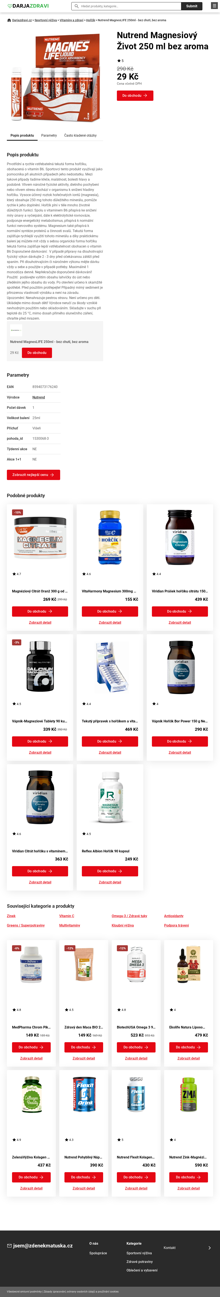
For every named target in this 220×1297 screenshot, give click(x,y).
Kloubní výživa (123, 925)
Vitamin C (66, 916)
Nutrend (38, 397)
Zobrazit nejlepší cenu (30, 475)
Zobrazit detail (40, 623)
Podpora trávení (176, 925)
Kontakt (170, 1248)
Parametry (49, 135)
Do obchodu (37, 353)
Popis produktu (22, 135)
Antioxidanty (173, 916)
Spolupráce (98, 1253)
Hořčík (90, 20)
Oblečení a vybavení (142, 1270)
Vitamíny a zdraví (71, 20)
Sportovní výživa (46, 20)
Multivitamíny (69, 925)
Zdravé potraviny (140, 1262)
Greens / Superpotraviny (26, 925)
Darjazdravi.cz (22, 20)
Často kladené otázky (80, 135)
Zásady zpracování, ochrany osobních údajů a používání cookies (81, 1291)
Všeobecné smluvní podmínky (24, 1291)
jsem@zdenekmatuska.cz (43, 1246)
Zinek (11, 916)
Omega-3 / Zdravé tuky (129, 916)
